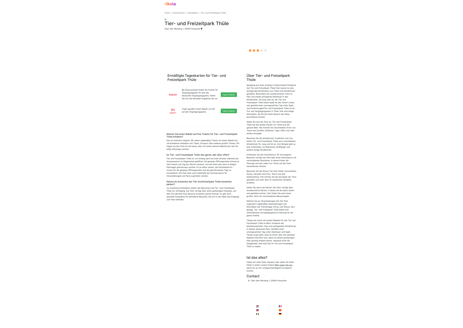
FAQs (255, 36)
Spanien (285, 310)
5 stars (265, 50)
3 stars (257, 50)
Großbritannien (266, 310)
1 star (250, 50)
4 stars (261, 50)
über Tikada (170, 311)
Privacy (190, 311)
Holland (262, 306)
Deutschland (178, 13)
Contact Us (218, 306)
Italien (262, 314)
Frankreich (286, 306)
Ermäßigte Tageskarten (263, 33)
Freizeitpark (192, 13)
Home (167, 13)
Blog (167, 316)
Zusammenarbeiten (196, 306)
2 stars (253, 50)
